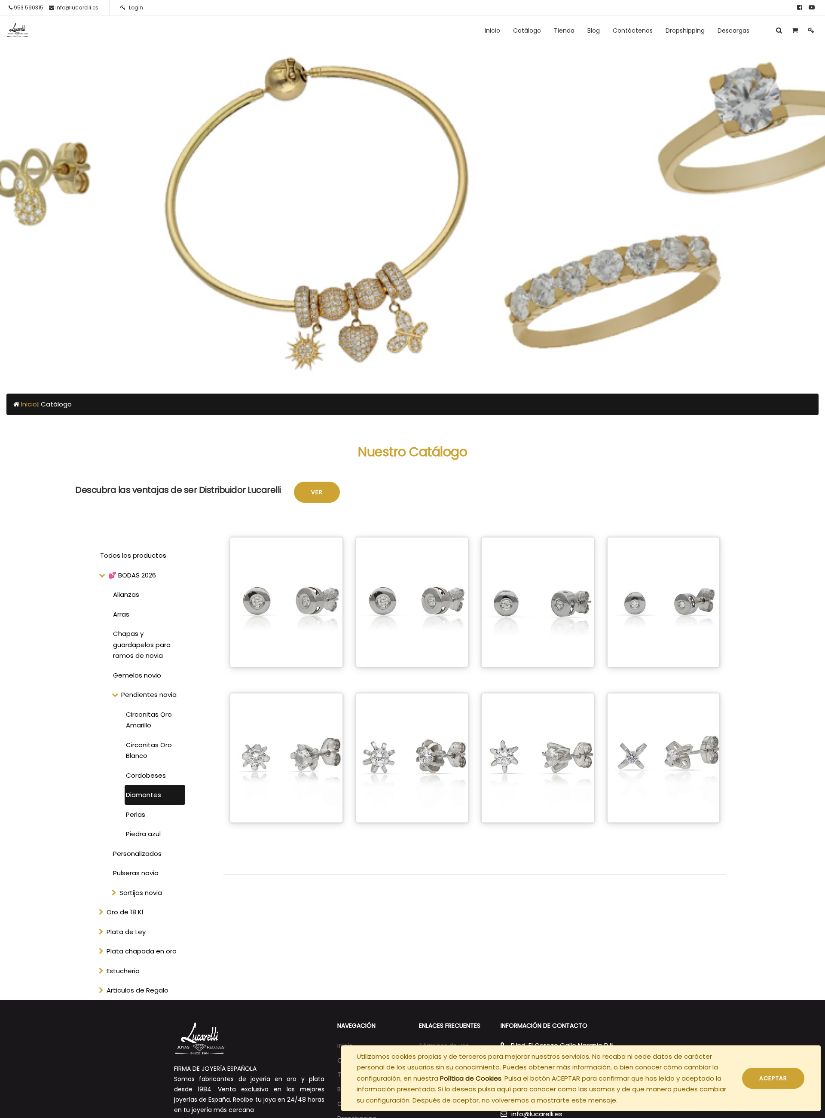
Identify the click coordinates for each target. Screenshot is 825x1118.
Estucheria (123, 970)
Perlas (135, 814)
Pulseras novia (136, 872)
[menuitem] (492, 30)
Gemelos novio (137, 675)
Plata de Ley (126, 931)
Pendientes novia (149, 694)
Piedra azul (143, 833)
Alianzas (126, 594)
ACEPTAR (773, 1078)
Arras (121, 614)
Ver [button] (317, 492)
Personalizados (137, 853)
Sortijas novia (140, 892)
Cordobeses (146, 775)
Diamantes (143, 794)
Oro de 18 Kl (125, 911)
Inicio (29, 404)
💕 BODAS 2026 (132, 575)
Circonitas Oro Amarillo (149, 720)
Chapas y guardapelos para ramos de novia (142, 644)
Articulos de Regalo (137, 990)
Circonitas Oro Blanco (149, 750)
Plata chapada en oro (142, 951)
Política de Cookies (470, 1078)
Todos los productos (133, 555)
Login (135, 7)
